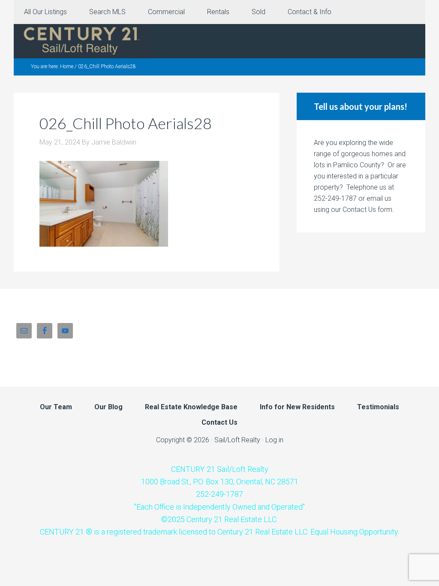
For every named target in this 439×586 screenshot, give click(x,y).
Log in (274, 440)
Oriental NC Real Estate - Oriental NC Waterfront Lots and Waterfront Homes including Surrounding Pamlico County (82, 41)
